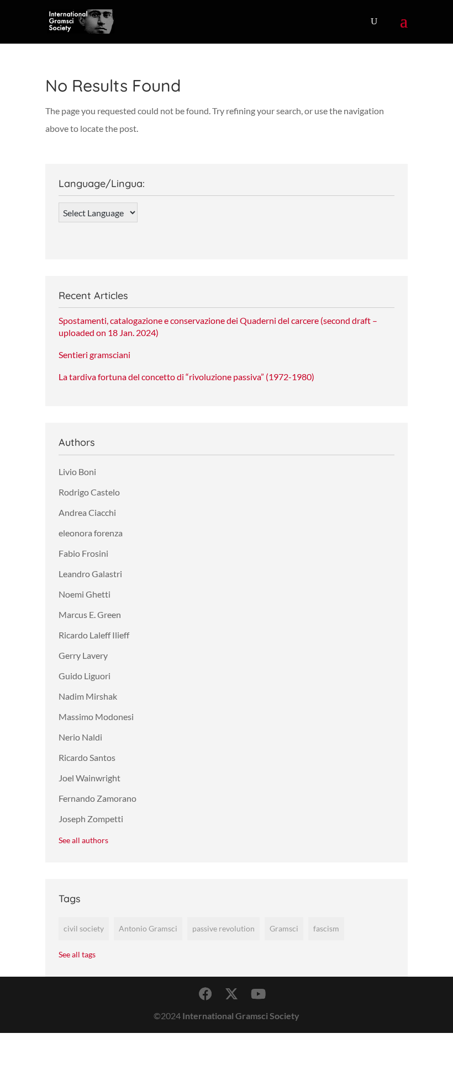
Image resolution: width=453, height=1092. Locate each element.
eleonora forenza (91, 533)
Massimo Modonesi (96, 716)
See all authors (83, 840)
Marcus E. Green (90, 614)
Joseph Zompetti (91, 818)
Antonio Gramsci (148, 928)
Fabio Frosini (83, 553)
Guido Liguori (84, 675)
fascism (326, 928)
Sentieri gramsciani (94, 354)
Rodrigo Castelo (89, 492)
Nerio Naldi (80, 737)
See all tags (77, 954)
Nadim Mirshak (88, 696)
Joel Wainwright (89, 778)
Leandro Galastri (90, 573)
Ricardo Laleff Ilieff (94, 635)
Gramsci (284, 928)
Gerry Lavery (83, 655)
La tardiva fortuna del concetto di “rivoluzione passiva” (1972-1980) (186, 376)
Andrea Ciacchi (87, 512)
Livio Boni (77, 471)
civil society (84, 928)
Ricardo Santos (87, 757)
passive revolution (223, 928)
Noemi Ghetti (84, 594)
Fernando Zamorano (97, 798)
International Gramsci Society (240, 1015)
